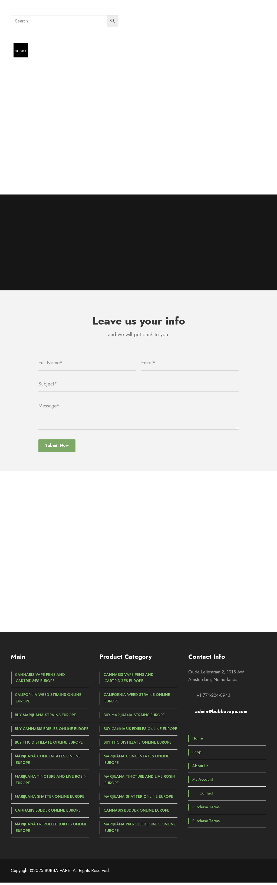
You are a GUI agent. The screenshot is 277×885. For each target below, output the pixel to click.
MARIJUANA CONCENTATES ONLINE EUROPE (48, 759)
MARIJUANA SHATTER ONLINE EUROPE (49, 796)
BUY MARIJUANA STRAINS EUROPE (45, 715)
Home (54, 46)
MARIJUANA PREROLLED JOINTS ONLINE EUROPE (51, 827)
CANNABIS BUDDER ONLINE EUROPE (48, 810)
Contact (157, 46)
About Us (97, 46)
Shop (74, 46)
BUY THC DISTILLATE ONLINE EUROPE (49, 742)
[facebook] (225, 11)
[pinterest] (245, 11)
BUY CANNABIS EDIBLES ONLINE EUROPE (51, 728)
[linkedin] (235, 11)
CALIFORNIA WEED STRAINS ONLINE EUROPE (48, 698)
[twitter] (254, 11)
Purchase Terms (190, 46)
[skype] (146, 605)
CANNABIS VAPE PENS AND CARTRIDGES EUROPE (40, 678)
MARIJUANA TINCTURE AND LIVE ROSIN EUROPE (51, 780)
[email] (116, 605)
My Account (128, 46)
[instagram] (264, 11)
